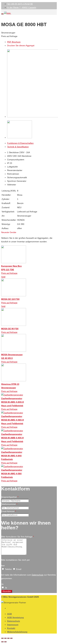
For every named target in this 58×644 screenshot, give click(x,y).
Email (18, 569)
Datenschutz (37, 575)
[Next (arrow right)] (5, 641)
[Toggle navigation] (2, 13)
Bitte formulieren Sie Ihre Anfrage (17, 536)
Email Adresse (8, 511)
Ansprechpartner (9, 497)
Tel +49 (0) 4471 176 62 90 (20, 4)
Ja (2, 584)
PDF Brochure (14, 42)
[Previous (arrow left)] (2, 641)
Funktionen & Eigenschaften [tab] (20, 143)
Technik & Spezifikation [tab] (18, 147)
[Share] (5, 638)
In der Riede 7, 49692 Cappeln (21, 7)
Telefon (8, 569)
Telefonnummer (9, 504)
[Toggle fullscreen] (8, 638)
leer (3, 565)
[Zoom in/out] (11, 638)
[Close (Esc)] (2, 638)
